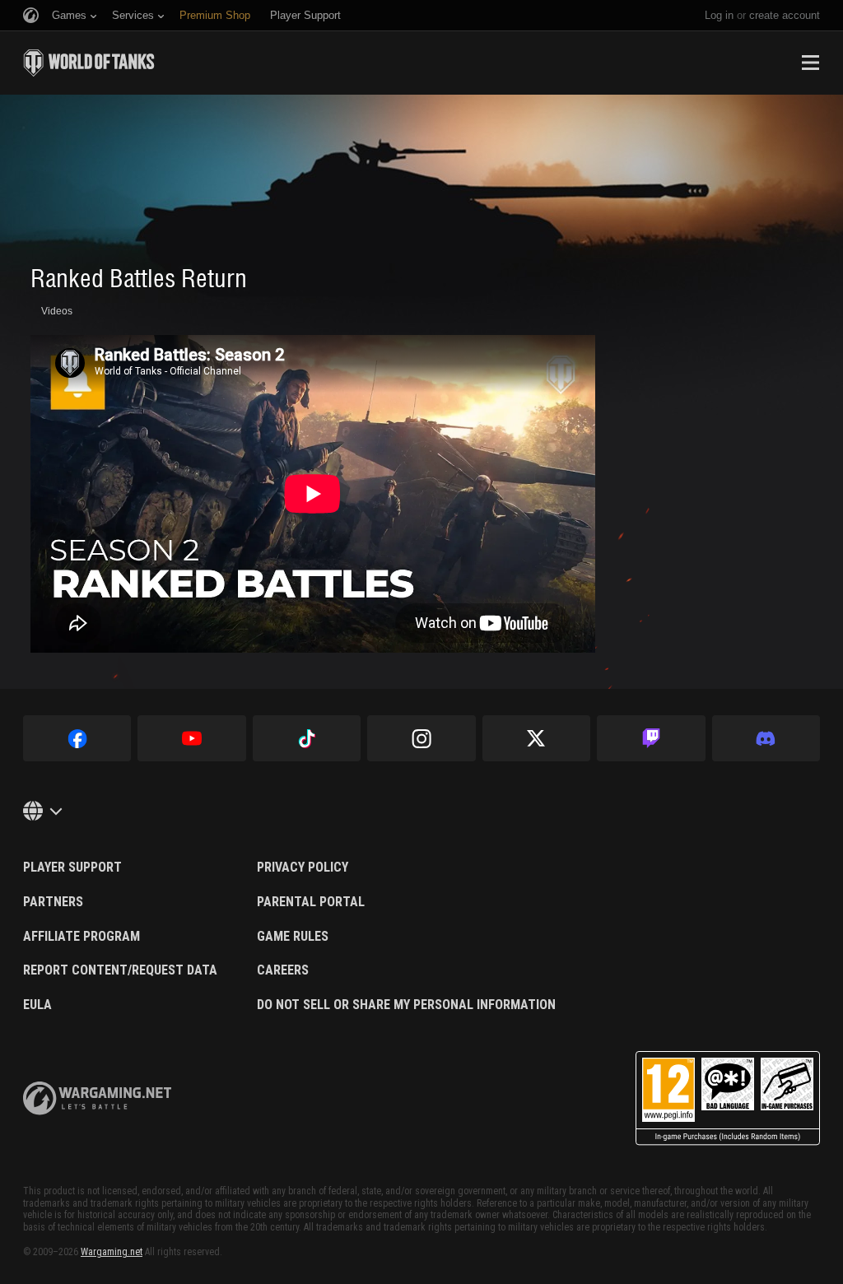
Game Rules (292, 936)
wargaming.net (97, 1098)
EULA (37, 1005)
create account (784, 15)
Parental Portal (311, 902)
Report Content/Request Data (120, 970)
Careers (283, 970)
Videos (56, 311)
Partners (53, 902)
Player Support (72, 867)
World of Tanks (89, 62)
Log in (719, 15)
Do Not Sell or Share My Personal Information (406, 1005)
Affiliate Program (81, 936)
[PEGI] (728, 1098)
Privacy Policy (302, 867)
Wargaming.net (111, 1252)
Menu (810, 62)
